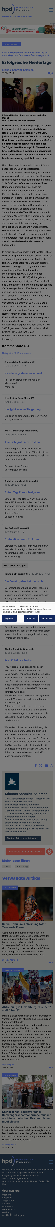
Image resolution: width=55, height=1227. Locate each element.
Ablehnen (31, 618)
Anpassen (9, 618)
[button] (51, 11)
